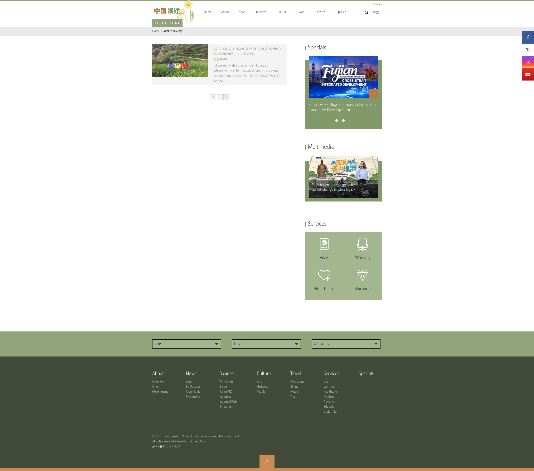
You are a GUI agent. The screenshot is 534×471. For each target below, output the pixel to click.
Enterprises (226, 406)
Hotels (294, 391)
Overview (158, 381)
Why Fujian (226, 381)
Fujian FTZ (225, 391)
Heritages (262, 386)
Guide (223, 386)
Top (267, 461)
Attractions (297, 381)
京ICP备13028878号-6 (166, 446)
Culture (264, 373)
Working (329, 386)
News (191, 373)
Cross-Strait (193, 391)
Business (227, 373)
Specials (317, 48)
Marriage (329, 396)
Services (317, 224)
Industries (225, 396)
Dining (294, 386)
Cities (155, 386)
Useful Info (330, 411)
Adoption (330, 401)
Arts (259, 381)
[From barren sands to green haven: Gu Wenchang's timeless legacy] (343, 158)
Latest (190, 381)
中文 (376, 12)
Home (156, 31)
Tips (292, 396)
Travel (295, 373)
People (261, 391)
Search (366, 12)
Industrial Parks (228, 401)
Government (160, 391)
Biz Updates (193, 386)
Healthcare (330, 391)
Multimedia (321, 147)
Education (330, 406)
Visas (327, 381)
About (158, 373)
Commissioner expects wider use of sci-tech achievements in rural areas (247, 51)
